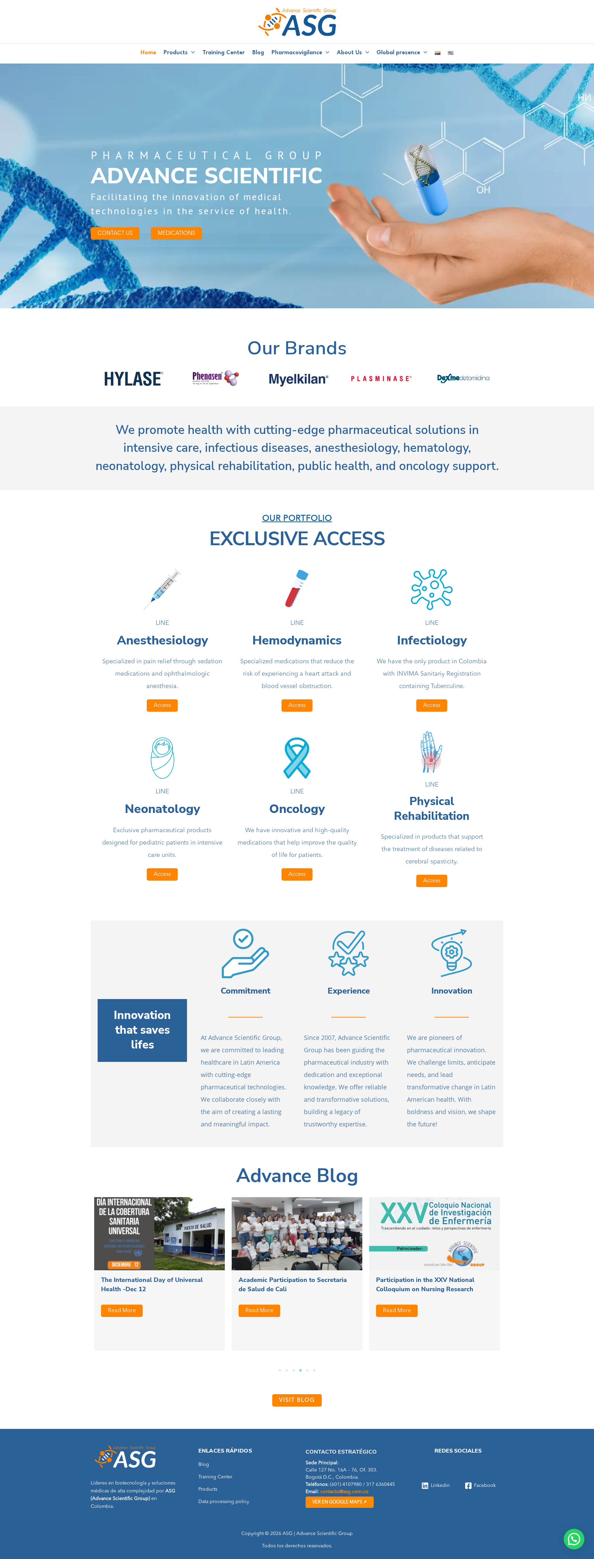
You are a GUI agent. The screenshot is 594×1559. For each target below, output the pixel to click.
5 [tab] (307, 1370)
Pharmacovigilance (297, 53)
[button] (191, 53)
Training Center (223, 53)
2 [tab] (286, 1370)
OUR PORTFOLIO (297, 519)
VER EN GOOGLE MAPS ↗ (339, 1502)
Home (148, 53)
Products (176, 53)
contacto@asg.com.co (344, 1491)
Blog (258, 53)
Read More (122, 1311)
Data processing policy (223, 1501)
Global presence (398, 53)
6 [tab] (314, 1370)
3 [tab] (293, 1370)
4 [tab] (300, 1370)
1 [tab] (279, 1370)
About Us (349, 53)
